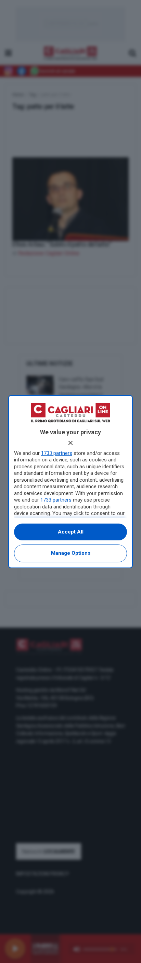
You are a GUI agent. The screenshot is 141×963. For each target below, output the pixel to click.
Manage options (70, 553)
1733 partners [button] (56, 453)
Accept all (71, 532)
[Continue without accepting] (70, 443)
